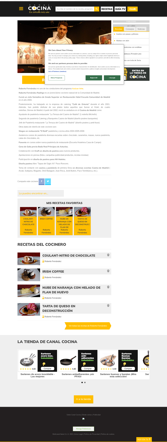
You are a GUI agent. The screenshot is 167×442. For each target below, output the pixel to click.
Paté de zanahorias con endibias (129, 47)
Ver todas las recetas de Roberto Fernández (88, 326)
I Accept (112, 78)
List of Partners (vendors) (57, 71)
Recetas (118, 29)
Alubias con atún (122, 41)
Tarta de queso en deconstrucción (58, 308)
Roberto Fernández (53, 261)
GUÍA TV (120, 9)
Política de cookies (107, 434)
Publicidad (96, 415)
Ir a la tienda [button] (83, 399)
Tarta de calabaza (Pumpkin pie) (128, 54)
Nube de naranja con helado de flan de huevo (71, 290)
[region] (84, 64)
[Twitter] (48, 181)
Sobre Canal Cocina (74, 415)
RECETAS (106, 9)
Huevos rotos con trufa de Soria (128, 60)
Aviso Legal (78, 434)
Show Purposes (56, 78)
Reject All (93, 78)
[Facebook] (42, 181)
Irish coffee (53, 271)
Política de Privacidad (92, 434)
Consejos (130, 29)
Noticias (141, 29)
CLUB (132, 9)
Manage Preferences (83, 429)
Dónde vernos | (87, 415)
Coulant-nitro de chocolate (68, 255)
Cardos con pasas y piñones (127, 34)
